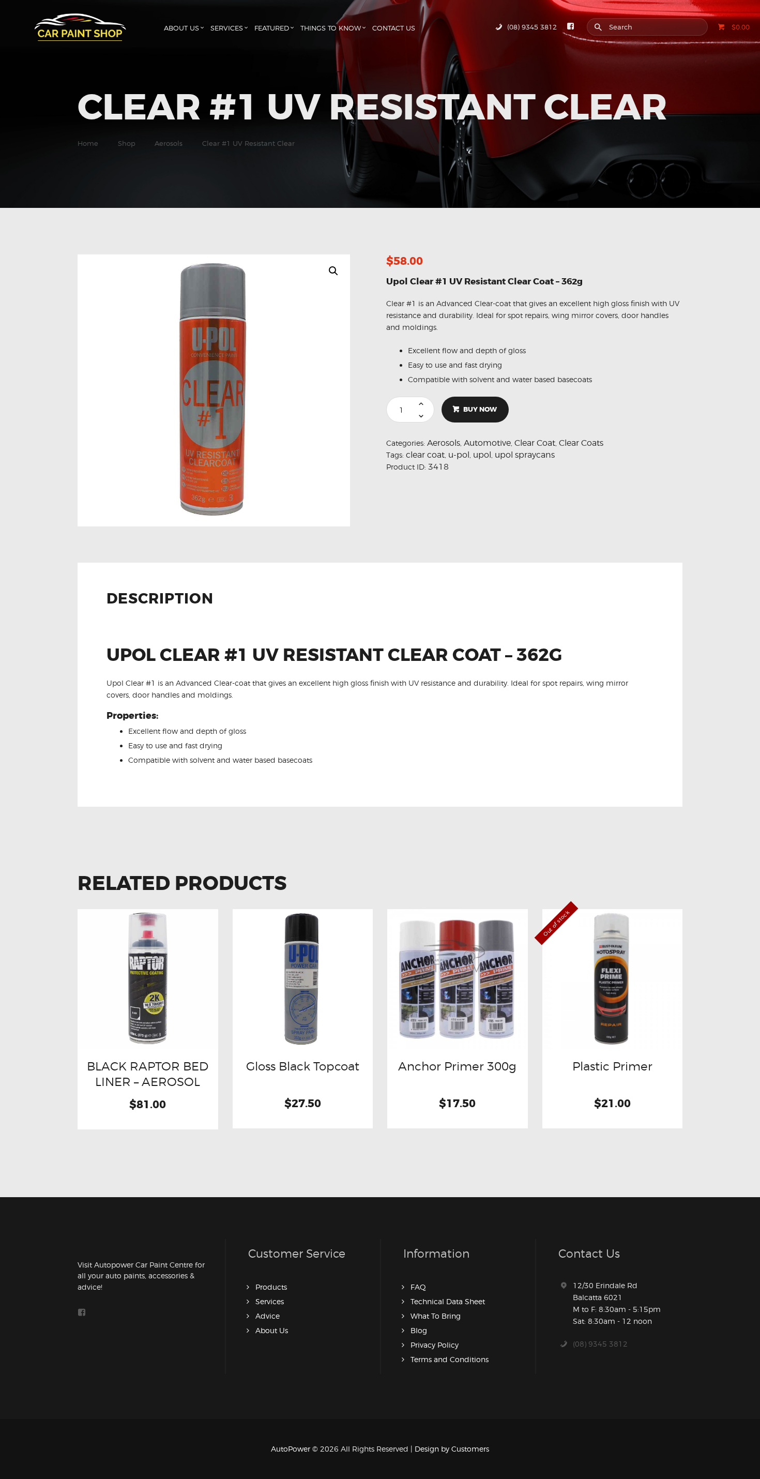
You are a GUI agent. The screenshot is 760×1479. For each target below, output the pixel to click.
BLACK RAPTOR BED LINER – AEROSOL (147, 1074)
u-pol (458, 455)
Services (269, 1301)
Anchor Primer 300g (457, 1066)
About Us (271, 1330)
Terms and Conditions (450, 1359)
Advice (267, 1315)
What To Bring (436, 1315)
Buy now (480, 409)
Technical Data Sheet (448, 1301)
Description (160, 600)
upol (482, 455)
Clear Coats (581, 443)
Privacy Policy (435, 1344)
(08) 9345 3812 (600, 1343)
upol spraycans (525, 455)
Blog (419, 1330)
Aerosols (169, 143)
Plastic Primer (612, 1066)
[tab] (164, 604)
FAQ (418, 1286)
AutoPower (290, 1448)
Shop (126, 143)
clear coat (425, 455)
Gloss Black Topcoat (302, 1066)
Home (88, 143)
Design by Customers (452, 1448)
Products (271, 1286)
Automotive (487, 443)
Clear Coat (534, 443)
